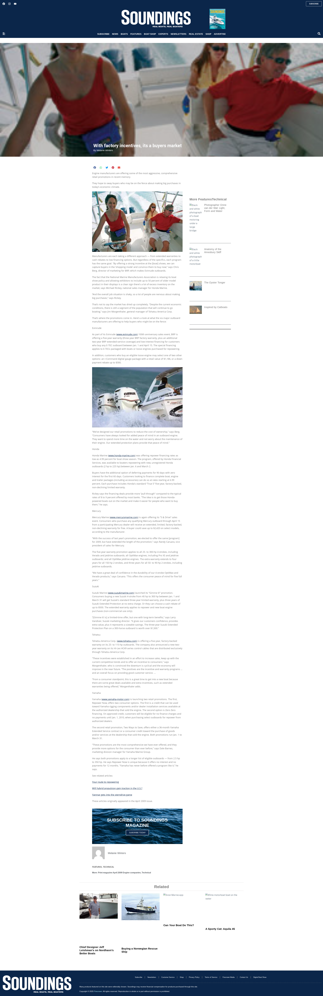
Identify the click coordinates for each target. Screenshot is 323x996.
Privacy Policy (194, 977)
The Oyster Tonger (215, 282)
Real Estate (196, 34)
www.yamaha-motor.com (115, 699)
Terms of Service (211, 977)
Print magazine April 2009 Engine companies (119, 873)
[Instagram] (9, 3)
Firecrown (98, 991)
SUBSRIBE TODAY (137, 832)
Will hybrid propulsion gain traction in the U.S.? (117, 788)
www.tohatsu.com (127, 640)
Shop (208, 34)
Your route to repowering (105, 781)
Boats (124, 34)
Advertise (220, 34)
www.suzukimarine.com (121, 592)
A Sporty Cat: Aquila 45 (220, 928)
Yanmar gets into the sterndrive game (112, 794)
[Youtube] (15, 3)
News (115, 34)
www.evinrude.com (127, 334)
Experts (163, 34)
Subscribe (103, 34)
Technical (108, 866)
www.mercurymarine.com (124, 517)
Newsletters (178, 34)
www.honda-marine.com (122, 455)
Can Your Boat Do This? (178, 925)
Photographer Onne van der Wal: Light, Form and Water (215, 208)
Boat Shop (150, 34)
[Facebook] (3, 3)
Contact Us (244, 977)
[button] (95, 167)
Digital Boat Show (259, 977)
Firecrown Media (229, 977)
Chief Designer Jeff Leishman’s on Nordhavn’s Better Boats (96, 950)
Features (135, 34)
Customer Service (167, 977)
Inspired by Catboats (215, 307)
